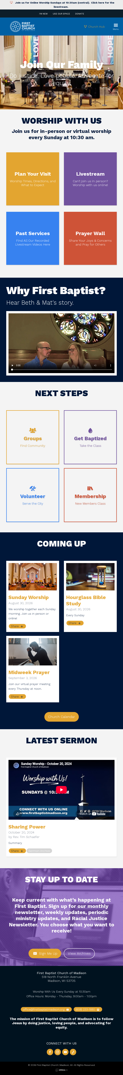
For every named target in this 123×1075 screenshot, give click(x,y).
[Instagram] (57, 1052)
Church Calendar (61, 717)
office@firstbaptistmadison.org (44, 1009)
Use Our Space (61, 14)
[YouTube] (65, 1052)
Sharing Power (26, 827)
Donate (79, 14)
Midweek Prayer (29, 672)
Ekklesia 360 (61, 1070)
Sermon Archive (39, 850)
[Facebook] (50, 1052)
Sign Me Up (47, 953)
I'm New (43, 14)
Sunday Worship (28, 597)
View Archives (79, 953)
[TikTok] (73, 1052)
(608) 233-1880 (86, 1009)
